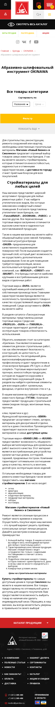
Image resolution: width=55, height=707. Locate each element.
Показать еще (27, 128)
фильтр (27, 118)
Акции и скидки (39, 678)
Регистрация (5, 14)
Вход (5, 4)
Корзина (52, 7)
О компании (11, 657)
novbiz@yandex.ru (16, 703)
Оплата (8, 678)
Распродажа (27, 33)
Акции (45, 33)
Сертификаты (38, 662)
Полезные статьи (14, 662)
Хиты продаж (9, 33)
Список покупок (39, 7)
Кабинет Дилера (39, 657)
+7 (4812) (15, 695)
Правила (35, 683)
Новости (9, 667)
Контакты (36, 667)
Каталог (35, 674)
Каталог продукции (28, 623)
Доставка (10, 683)
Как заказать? (12, 674)
